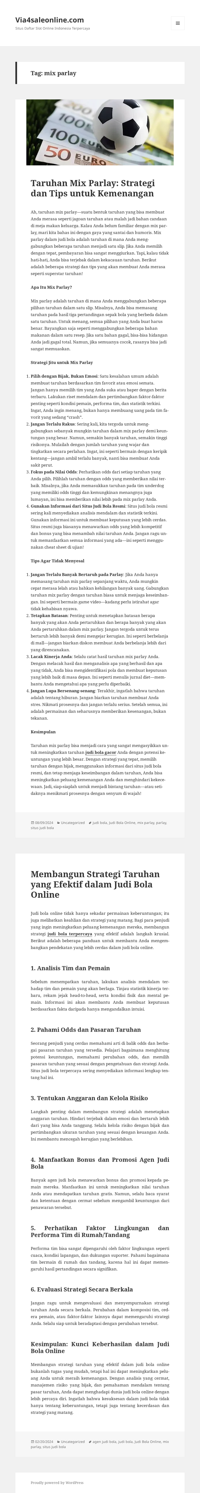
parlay (161, 822)
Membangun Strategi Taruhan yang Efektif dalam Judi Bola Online (95, 884)
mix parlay (145, 822)
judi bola (100, 822)
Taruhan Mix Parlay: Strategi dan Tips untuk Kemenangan (93, 188)
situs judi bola (42, 827)
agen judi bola (104, 1441)
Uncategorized (73, 822)
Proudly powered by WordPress (57, 1482)
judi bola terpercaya (70, 934)
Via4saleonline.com (49, 19)
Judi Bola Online (122, 822)
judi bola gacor (100, 752)
